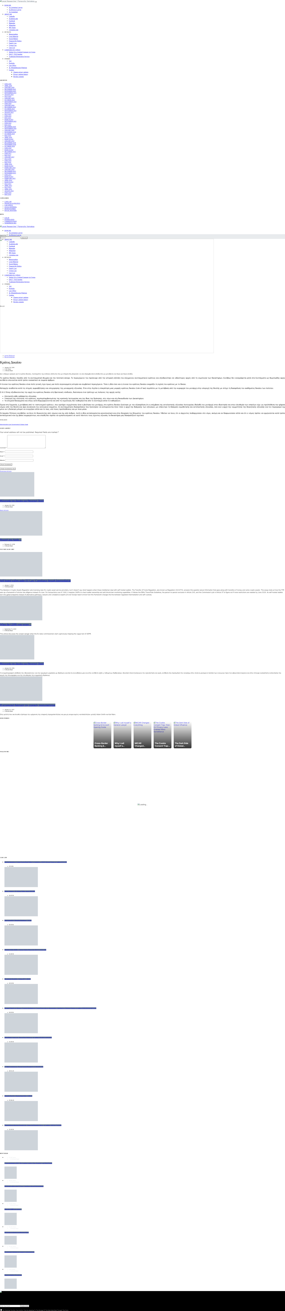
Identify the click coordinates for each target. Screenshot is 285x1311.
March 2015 (8, 176)
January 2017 (9, 157)
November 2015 (10, 173)
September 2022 (10, 121)
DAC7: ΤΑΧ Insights (15, 54)
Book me (7, 5)
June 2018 (7, 148)
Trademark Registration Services (19, 56)
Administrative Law (5, 424)
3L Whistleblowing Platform (18, 68)
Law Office (12, 65)
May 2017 (7, 155)
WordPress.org (10, 223)
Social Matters (13, 39)
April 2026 (8, 86)
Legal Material (13, 36)
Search (24, 238)
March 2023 (8, 119)
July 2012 (7, 187)
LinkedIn (12, 16)
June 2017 (7, 153)
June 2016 (7, 160)
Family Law (13, 43)
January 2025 (9, 98)
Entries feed (9, 219)
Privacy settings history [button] (20, 74)
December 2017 (10, 151)
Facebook (12, 21)
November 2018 (10, 144)
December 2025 (10, 89)
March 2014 (8, 182)
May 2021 (7, 125)
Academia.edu (13, 19)
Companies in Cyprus (12, 50)
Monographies (13, 34)
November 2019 (10, 132)
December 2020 (10, 127)
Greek (26, 424)
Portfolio (12, 63)
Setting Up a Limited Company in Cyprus (22, 52)
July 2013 (7, 184)
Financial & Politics (15, 41)
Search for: (3, 235)
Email (2, 456)
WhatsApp (12, 25)
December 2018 (10, 143)
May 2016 (7, 162)
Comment (3, 448)
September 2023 (10, 110)
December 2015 (10, 171)
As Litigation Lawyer (15, 7)
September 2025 (10, 93)
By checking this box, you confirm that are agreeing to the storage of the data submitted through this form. (36, 1310)
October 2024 (9, 100)
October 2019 (9, 134)
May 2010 (7, 194)
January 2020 (9, 130)
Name (2, 452)
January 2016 (9, 169)
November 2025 (10, 91)
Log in (6, 218)
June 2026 (7, 84)
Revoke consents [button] (18, 76)
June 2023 (7, 116)
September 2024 (10, 102)
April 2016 (8, 164)
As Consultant (13, 12)
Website (2, 460)
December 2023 (10, 107)
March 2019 (8, 139)
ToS (10, 61)
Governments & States (17, 424)
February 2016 (9, 168)
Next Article (4, 510)
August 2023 (9, 112)
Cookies (11, 70)
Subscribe (24, 1306)
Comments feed (10, 221)
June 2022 (7, 123)
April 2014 (8, 180)
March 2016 (8, 166)
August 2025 (9, 94)
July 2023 (7, 114)
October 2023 (9, 109)
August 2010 (9, 191)
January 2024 (9, 105)
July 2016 (7, 159)
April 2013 (8, 185)
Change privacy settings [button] (20, 72)
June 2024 (7, 103)
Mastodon (12, 23)
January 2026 (9, 87)
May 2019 (7, 135)
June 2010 (7, 193)
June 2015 (7, 175)
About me (8, 14)
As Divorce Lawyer (15, 10)
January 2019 (9, 141)
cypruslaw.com (13, 30)
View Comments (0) (8, 469)
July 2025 (7, 96)
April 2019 (8, 137)
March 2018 (8, 150)
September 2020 (10, 128)
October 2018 (9, 146)
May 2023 (7, 118)
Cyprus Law (13, 45)
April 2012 (8, 189)
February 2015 (9, 178)
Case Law (12, 47)
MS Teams (12, 27)
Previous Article (5, 471)
